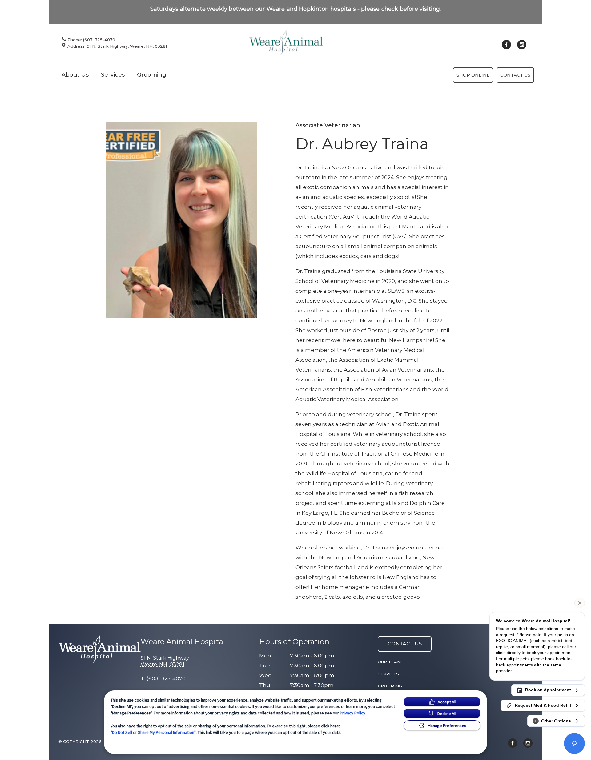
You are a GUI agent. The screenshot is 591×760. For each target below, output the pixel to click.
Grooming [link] (151, 74)
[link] (286, 43)
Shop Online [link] (473, 75)
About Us (75, 74)
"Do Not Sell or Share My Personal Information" (153, 732)
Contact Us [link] (515, 75)
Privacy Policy (352, 713)
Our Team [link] (389, 661)
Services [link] (113, 74)
